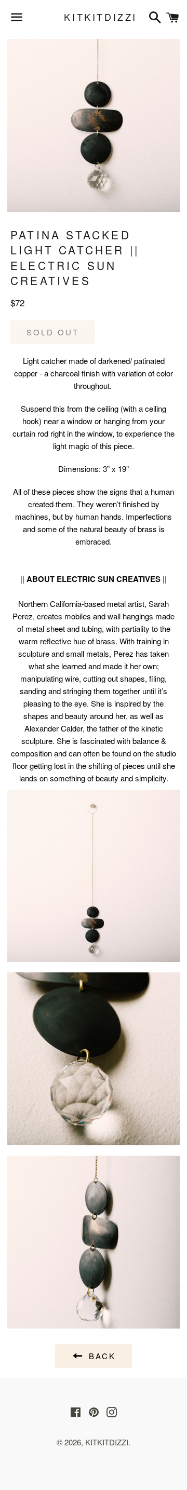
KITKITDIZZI (93, 16)
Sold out (52, 332)
